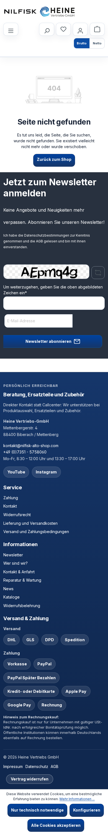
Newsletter (13, 554)
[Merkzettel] (63, 29)
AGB (39, 241)
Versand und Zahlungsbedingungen (36, 531)
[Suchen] (46, 29)
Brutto (82, 43)
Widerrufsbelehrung (21, 605)
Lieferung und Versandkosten (30, 523)
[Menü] (10, 29)
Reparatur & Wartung (22, 580)
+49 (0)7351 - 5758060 (25, 452)
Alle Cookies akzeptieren (56, 825)
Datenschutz (36, 766)
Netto (97, 43)
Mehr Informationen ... (77, 799)
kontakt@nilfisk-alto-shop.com (30, 445)
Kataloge (11, 597)
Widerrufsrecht (17, 514)
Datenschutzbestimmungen (46, 235)
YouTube (16, 472)
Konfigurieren (86, 810)
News (8, 588)
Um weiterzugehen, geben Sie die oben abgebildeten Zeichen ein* (53, 290)
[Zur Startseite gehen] (39, 11)
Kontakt (10, 506)
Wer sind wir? (15, 563)
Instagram (46, 472)
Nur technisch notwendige (37, 810)
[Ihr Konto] (80, 29)
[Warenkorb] (97, 29)
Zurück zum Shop (54, 159)
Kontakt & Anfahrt (19, 571)
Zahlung (10, 497)
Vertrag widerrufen (29, 779)
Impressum (13, 766)
